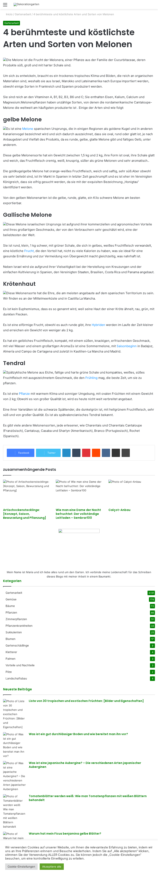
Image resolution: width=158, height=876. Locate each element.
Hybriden (98, 325)
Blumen (10, 639)
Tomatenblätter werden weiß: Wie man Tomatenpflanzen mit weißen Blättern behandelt (88, 798)
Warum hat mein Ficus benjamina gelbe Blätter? (65, 833)
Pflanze (24, 394)
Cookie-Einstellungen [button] (21, 866)
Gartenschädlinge (17, 645)
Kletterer (11, 652)
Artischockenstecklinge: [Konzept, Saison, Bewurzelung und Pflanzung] (24, 514)
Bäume (10, 606)
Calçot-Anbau (119, 510)
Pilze (9, 671)
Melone (27, 129)
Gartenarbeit (23, 14)
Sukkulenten (14, 632)
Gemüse (11, 599)
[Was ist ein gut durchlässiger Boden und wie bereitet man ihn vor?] (14, 745)
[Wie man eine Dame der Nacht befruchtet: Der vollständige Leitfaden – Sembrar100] (79, 493)
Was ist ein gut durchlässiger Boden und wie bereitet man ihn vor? (78, 734)
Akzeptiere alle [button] (51, 866)
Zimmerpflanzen (16, 619)
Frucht (29, 251)
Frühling (91, 378)
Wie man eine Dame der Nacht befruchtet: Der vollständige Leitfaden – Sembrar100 (78, 514)
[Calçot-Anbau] (131, 493)
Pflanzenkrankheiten (19, 625)
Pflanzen (11, 612)
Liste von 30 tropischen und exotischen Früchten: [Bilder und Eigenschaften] (86, 701)
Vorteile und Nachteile (20, 665)
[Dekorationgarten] (26, 4)
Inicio (9, 14)
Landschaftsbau (16, 678)
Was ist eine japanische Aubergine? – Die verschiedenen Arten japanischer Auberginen (85, 765)
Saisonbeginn (127, 346)
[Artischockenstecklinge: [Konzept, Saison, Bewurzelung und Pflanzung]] (26, 493)
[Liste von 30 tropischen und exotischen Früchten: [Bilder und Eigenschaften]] (14, 714)
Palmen (10, 658)
